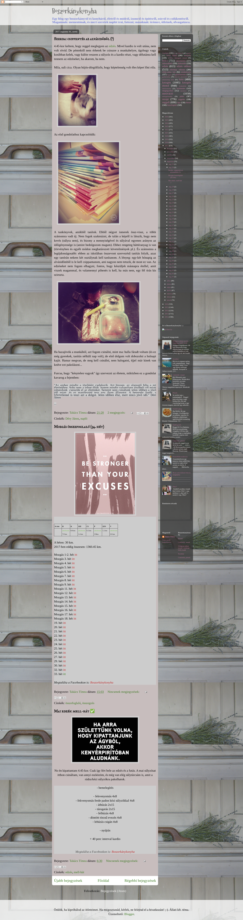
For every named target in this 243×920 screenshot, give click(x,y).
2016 (167, 304)
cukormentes (181, 61)
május (169, 287)
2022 (167, 130)
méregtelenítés (167, 96)
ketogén (166, 82)
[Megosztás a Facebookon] (145, 413)
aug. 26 (171, 196)
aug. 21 (171, 212)
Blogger (129, 914)
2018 (167, 142)
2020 (167, 136)
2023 (167, 126)
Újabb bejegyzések (68, 880)
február (169, 297)
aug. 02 (171, 273)
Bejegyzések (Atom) (113, 891)
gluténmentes (180, 74)
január (169, 300)
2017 (167, 146)
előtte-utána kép (169, 72)
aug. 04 (171, 267)
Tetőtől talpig (177, 409)
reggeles (181, 99)
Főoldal (103, 880)
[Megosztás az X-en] (142, 413)
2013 (167, 314)
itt (76, 554)
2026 (167, 117)
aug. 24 (171, 203)
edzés (112, 46)
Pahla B (180, 53)
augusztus (170, 161)
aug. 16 (171, 228)
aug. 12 (171, 241)
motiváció (167, 93)
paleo (182, 96)
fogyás (169, 75)
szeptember (171, 158)
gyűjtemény (166, 77)
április (169, 290)
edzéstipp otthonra (177, 70)
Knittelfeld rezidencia (180, 457)
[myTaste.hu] (167, 329)
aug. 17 (171, 225)
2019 (167, 139)
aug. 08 (171, 254)
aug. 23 (171, 206)
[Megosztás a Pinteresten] (147, 413)
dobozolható (167, 63)
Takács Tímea (170, 537)
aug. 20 (171, 216)
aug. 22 (171, 209)
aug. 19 (171, 219)
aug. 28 (171, 190)
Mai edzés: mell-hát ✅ (74, 711)
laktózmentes (166, 88)
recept (165, 99)
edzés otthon (184, 66)
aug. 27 (171, 193)
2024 (167, 123)
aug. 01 (171, 277)
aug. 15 (171, 232)
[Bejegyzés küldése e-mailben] (131, 412)
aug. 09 (171, 251)
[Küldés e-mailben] (138, 413)
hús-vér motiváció (181, 77)
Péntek (175, 393)
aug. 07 (171, 257)
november (170, 152)
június (169, 284)
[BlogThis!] (140, 413)
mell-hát (79, 872)
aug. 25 (171, 199)
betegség (187, 55)
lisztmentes (181, 88)
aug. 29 (171, 187)
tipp (178, 102)
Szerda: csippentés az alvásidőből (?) (84, 38)
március (170, 294)
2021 (167, 133)
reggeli (166, 102)
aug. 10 (171, 248)
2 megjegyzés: (117, 412)
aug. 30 (171, 167)
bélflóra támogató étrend (177, 58)
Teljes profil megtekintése (166, 541)
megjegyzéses (167, 91)
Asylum (165, 53)
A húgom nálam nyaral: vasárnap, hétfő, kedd (181, 342)
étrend (188, 102)
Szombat (176, 359)
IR (174, 53)
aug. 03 (171, 270)
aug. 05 (171, 264)
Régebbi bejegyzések (140, 880)
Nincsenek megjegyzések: (124, 691)
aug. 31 (171, 164)
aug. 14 (171, 235)
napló (83, 418)
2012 (167, 317)
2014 (167, 311)
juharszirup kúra (168, 80)
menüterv (183, 91)
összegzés (88, 703)
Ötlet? (175, 487)
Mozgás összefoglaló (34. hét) (79, 426)
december (170, 148)
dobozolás (182, 63)
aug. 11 (171, 245)
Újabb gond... (177, 425)
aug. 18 (171, 222)
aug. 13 (171, 238)
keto (181, 79)
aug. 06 (171, 261)
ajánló (189, 53)
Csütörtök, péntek (179, 441)
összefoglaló (73, 703)
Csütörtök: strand (179, 375)
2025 (167, 120)
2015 (167, 307)
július (169, 281)
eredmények (186, 72)
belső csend (171, 55)
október (170, 155)
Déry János (72, 418)
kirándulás (182, 86)
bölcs (165, 60)
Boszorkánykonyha (74, 11)
